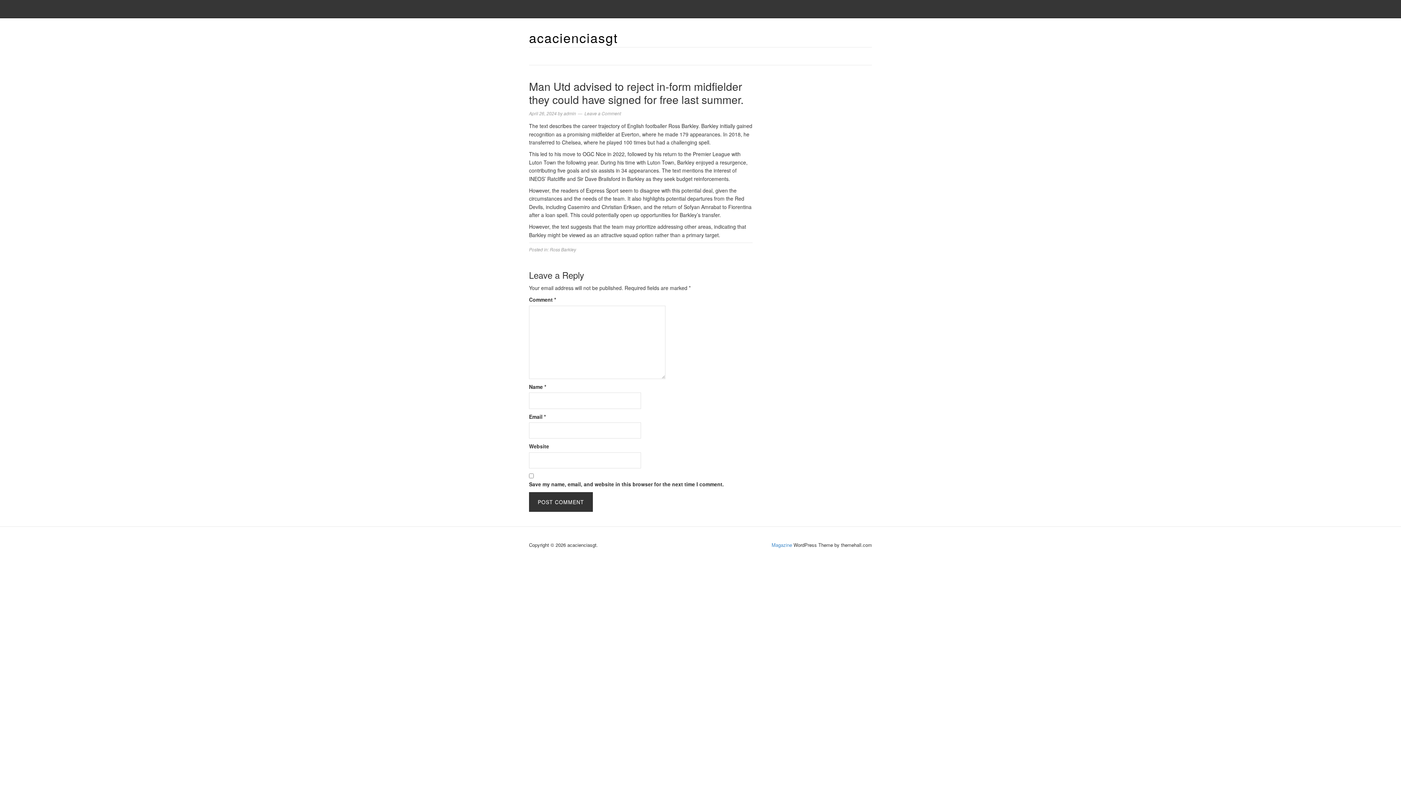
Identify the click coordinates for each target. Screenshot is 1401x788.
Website (539, 446)
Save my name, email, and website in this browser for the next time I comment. (626, 484)
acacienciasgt (573, 37)
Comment (542, 299)
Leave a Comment (602, 113)
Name (537, 386)
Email (537, 416)
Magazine (782, 544)
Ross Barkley (563, 249)
